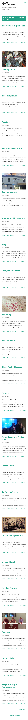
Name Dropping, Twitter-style (13, 438)
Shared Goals (8, 465)
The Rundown (8, 340)
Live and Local (8, 562)
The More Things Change (13, 25)
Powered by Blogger (14, 715)
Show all (22, 17)
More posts (22, 709)
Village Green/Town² (8, 3)
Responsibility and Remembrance (10, 685)
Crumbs (5, 393)
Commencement (9, 192)
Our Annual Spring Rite (12, 535)
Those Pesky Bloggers (12, 367)
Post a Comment (12, 42)
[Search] (21, 3)
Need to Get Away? (11, 588)
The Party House (9, 95)
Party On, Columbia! (11, 270)
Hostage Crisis (8, 658)
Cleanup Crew (8, 69)
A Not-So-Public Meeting (13, 218)
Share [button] (3, 42)
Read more (23, 42)
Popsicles (6, 122)
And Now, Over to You (12, 148)
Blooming (6, 314)
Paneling (6, 632)
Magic (4, 244)
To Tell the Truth (10, 492)
